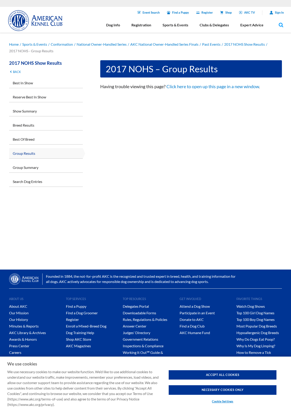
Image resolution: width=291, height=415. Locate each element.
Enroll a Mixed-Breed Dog (86, 326)
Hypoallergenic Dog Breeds (257, 332)
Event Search (151, 12)
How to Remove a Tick (253, 352)
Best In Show (23, 83)
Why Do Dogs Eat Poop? (255, 339)
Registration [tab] (141, 25)
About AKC (18, 306)
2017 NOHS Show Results (244, 44)
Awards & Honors (23, 339)
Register (207, 12)
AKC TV (249, 12)
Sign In (279, 12)
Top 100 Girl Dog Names (255, 313)
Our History (18, 319)
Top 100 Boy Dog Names (255, 319)
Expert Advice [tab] (251, 25)
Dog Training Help (80, 332)
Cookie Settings (222, 401)
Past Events (211, 44)
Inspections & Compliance (143, 346)
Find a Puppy (180, 12)
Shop (228, 12)
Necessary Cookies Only (223, 390)
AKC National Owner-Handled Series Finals (164, 44)
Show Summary (25, 111)
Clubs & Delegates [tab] (214, 25)
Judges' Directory (136, 332)
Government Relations (140, 339)
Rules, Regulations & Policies (145, 319)
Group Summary (25, 167)
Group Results (24, 153)
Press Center (19, 346)
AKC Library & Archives (27, 332)
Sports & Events (34, 44)
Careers (15, 352)
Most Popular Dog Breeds (256, 326)
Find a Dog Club (192, 326)
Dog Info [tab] (113, 25)
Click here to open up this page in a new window (212, 86)
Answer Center (134, 326)
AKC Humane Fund (195, 332)
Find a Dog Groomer (82, 313)
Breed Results (23, 125)
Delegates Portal (136, 306)
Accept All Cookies (222, 375)
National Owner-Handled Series (102, 44)
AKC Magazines (78, 346)
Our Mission (19, 313)
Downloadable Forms (139, 313)
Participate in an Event (197, 313)
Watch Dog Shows (250, 306)
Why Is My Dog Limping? (255, 346)
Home (14, 44)
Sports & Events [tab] (175, 25)
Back (17, 72)
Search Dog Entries (27, 181)
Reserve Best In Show (29, 97)
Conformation (62, 44)
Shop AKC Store (78, 339)
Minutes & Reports (24, 326)
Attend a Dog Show (195, 306)
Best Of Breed (24, 139)
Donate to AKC (192, 319)
